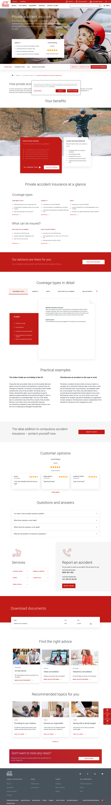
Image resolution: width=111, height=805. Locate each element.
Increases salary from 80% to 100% (51, 240)
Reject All (61, 90)
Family (16, 720)
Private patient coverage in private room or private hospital (26, 208)
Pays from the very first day (21, 238)
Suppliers (51, 800)
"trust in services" (79, 481)
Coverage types (20, 67)
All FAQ (15, 577)
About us (9, 783)
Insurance (32, 5)
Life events (23, 5)
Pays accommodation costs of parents (23, 211)
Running (82, 787)
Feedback (9, 795)
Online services (17, 584)
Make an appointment (93, 262)
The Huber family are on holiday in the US (26, 377)
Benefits (58, 791)
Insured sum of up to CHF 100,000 (80, 204)
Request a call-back (38, 571)
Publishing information (13, 800)
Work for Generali (60, 787)
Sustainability (10, 787)
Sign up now (89, 758)
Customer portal (17, 571)
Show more (56, 492)
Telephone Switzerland (68, 570)
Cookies (44, 800)
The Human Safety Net (86, 783)
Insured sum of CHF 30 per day (21, 233)
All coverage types (31, 167)
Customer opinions (12, 791)
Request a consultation (80, 67)
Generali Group (10, 803)
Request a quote (91, 432)
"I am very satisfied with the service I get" (25, 483)
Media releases (35, 783)
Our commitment (86, 779)
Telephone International (69, 577)
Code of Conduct (60, 800)
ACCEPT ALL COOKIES (72, 90)
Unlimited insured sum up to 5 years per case (25, 204)
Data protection (36, 800)
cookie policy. (52, 86)
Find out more (19, 734)
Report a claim (52, 5)
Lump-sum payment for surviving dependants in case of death (85, 208)
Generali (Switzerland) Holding (91, 800)
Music (81, 791)
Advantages (8, 67)
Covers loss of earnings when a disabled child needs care (56, 210)
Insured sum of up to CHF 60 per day (52, 233)
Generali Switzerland (14, 779)
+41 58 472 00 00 (69, 579)
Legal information (25, 800)
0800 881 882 (68, 572)
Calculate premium (99, 67)
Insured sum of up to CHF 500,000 (51, 204)
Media (33, 779)
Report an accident (38, 67)
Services (42, 5)
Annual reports (35, 787)
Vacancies (58, 783)
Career (58, 779)
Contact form (37, 577)
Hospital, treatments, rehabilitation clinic (24, 236)
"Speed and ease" (49, 481)
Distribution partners (72, 800)
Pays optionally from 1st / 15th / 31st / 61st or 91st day (55, 236)
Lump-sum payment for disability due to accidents (55, 207)
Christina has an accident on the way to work (78, 377)
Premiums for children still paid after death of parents (85, 211)
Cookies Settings (37, 90)
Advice (14, 5)
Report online (69, 586)
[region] (56, 87)
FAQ (28, 67)
